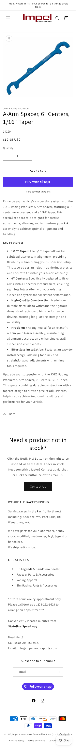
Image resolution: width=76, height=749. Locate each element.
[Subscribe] (58, 672)
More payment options (38, 191)
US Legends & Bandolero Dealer (37, 569)
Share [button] (11, 414)
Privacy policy (16, 740)
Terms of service (36, 740)
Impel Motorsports (22, 734)
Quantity (8, 148)
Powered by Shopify (43, 734)
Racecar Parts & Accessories (35, 574)
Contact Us (38, 486)
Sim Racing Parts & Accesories (36, 585)
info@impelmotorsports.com (37, 648)
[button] (8, 18)
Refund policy (64, 734)
